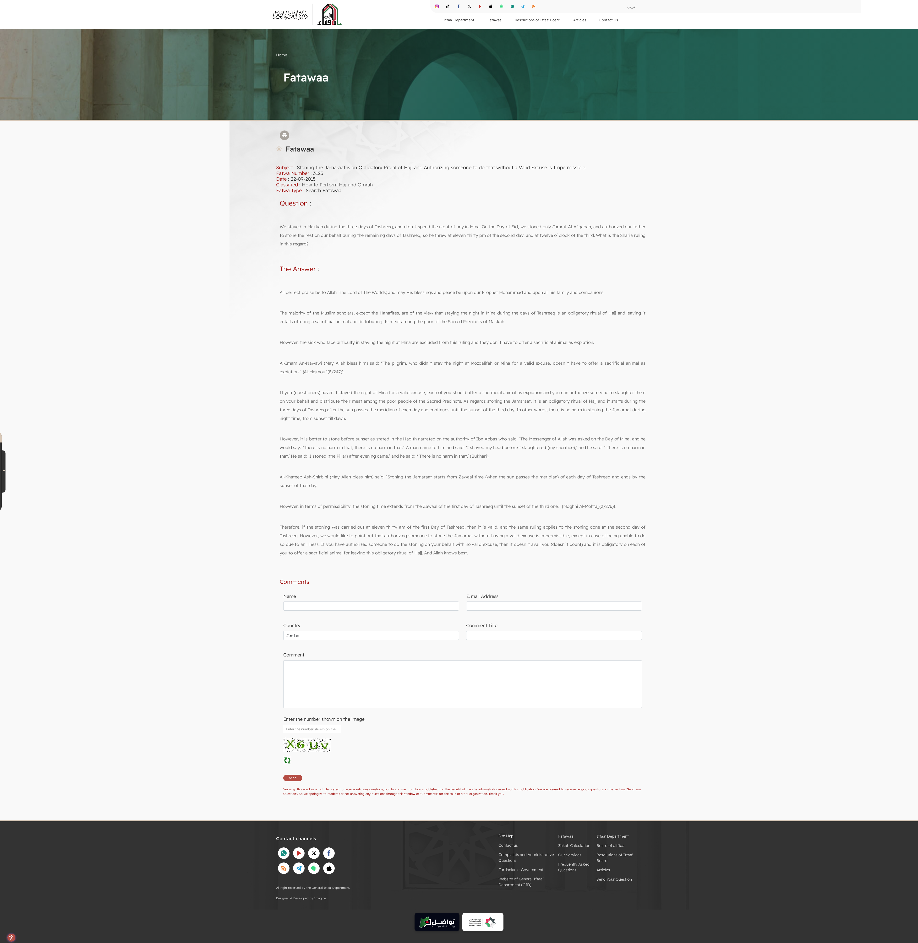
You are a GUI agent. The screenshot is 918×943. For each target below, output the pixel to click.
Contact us (508, 845)
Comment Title (481, 625)
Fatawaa (566, 836)
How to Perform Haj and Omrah (337, 185)
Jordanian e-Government (520, 869)
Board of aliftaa (610, 845)
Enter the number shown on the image (324, 719)
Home (281, 55)
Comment (293, 655)
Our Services (569, 854)
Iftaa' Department (612, 836)
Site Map (505, 836)
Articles (603, 869)
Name (289, 596)
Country (292, 625)
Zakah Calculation (574, 845)
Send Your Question (614, 879)
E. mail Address (482, 596)
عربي (631, 6)
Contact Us (608, 20)
